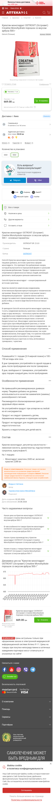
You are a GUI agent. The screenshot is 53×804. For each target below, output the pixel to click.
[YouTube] (11, 669)
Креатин (38, 18)
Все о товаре (13, 207)
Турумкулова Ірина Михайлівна (21, 491)
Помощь (6, 709)
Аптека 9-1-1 (16, 12)
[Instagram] (18, 669)
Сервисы (6, 717)
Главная (5, 18)
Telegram (16, 180)
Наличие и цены (15, 213)
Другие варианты (15, 219)
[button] (26, 135)
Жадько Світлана (15, 484)
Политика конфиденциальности (26, 800)
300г (6, 155)
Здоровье (15, 18)
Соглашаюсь (50, 763)
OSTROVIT (27, 254)
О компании (8, 701)
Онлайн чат (12, 676)
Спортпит (27, 18)
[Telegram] (32, 669)
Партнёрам (7, 724)
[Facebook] (4, 669)
